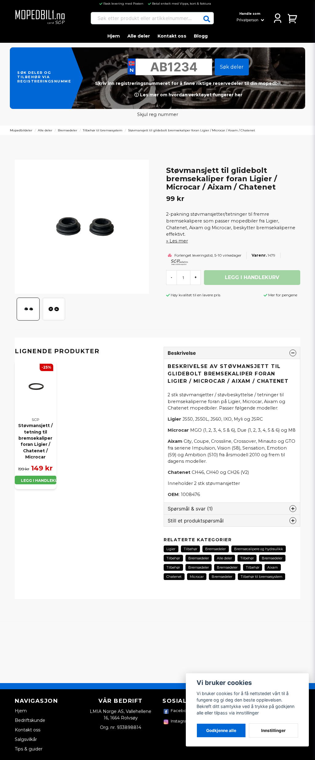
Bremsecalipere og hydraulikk (258, 549)
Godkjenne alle (221, 730)
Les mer (178, 241)
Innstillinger (273, 730)
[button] (206, 19)
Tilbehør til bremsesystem (102, 130)
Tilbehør (190, 549)
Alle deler (138, 36)
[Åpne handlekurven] (292, 18)
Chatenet (173, 576)
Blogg (201, 36)
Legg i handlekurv (38, 480)
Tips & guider (28, 749)
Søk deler (232, 67)
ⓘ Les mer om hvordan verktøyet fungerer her (188, 94)
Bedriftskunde (30, 720)
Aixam (272, 567)
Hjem (113, 36)
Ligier (170, 549)
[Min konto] (277, 18)
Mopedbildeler (21, 130)
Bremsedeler (67, 130)
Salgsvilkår (26, 739)
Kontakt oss (172, 36)
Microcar (197, 576)
